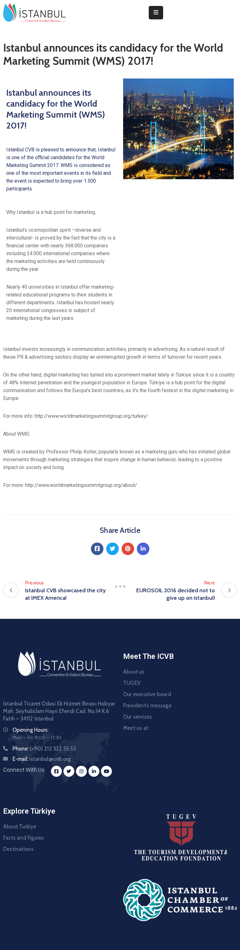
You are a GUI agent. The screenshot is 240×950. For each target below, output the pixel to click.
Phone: (44, 748)
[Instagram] (81, 771)
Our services (137, 717)
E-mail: (41, 759)
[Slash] (120, 586)
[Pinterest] (128, 549)
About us (134, 672)
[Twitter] (112, 549)
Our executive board (147, 694)
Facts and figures (23, 838)
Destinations (18, 849)
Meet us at (135, 728)
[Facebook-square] (56, 771)
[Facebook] (97, 549)
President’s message (147, 705)
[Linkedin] (143, 549)
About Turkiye (20, 826)
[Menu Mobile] (156, 12)
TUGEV (131, 683)
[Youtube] (106, 771)
